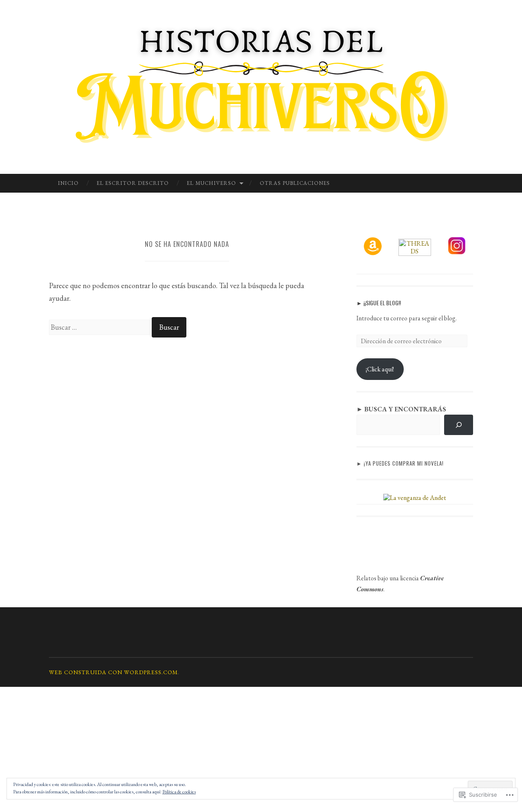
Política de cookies (179, 791)
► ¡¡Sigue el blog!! (378, 302)
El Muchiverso (211, 183)
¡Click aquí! (380, 369)
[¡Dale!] (458, 425)
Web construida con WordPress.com (113, 672)
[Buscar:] (100, 327)
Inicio (68, 183)
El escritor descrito (133, 183)
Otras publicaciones (295, 183)
